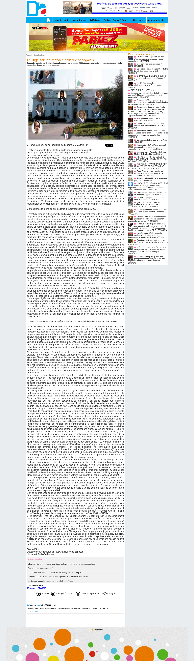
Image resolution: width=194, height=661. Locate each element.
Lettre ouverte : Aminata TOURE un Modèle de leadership (150, 153)
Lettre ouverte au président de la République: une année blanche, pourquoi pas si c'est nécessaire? (148, 95)
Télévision (95, 20)
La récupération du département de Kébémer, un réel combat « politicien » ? (150, 211)
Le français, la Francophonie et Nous (152, 140)
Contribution (79, 20)
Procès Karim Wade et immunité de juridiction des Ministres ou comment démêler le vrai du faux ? (147, 219)
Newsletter (138, 20)
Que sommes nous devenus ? (40, 568)
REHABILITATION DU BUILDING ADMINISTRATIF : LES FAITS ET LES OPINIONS (147, 159)
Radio (107, 20)
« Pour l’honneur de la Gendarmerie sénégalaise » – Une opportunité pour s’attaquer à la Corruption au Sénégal (147, 249)
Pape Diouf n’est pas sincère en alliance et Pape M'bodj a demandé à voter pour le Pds (146, 173)
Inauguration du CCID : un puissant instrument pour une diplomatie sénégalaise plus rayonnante (147, 147)
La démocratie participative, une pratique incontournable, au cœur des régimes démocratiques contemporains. (146, 258)
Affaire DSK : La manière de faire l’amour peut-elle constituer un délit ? (149, 125)
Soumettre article (155, 20)
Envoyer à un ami (64, 593)
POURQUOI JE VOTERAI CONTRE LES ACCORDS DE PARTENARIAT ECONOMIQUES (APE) (147, 166)
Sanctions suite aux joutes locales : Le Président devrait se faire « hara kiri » (151, 241)
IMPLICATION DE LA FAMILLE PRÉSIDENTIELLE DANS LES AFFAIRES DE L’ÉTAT (145, 204)
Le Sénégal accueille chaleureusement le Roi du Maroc (50, 581)
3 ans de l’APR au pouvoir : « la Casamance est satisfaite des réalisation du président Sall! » (148, 102)
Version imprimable (90, 593)
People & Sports (120, 20)
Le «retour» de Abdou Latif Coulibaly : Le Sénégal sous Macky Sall (55, 572)
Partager (110, 593)
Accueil (29, 55)
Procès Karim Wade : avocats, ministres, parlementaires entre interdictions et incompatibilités (145, 235)
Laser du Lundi (61, 20)
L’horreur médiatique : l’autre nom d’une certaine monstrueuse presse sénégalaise (61, 564)
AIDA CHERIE (137, 90)
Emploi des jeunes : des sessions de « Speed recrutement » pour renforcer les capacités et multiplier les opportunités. (148, 133)
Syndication (98, 630)
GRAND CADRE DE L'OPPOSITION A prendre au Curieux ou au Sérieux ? (58, 577)
